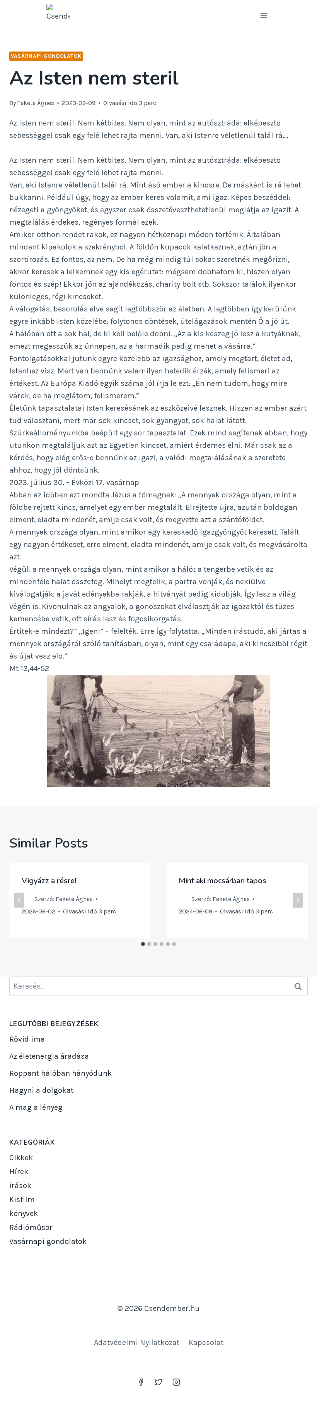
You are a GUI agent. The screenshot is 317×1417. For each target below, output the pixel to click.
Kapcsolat (206, 1342)
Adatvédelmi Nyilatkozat (136, 1342)
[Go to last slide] (19, 900)
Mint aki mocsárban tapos (222, 880)
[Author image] (26, 899)
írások (20, 1185)
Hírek (18, 1171)
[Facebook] (140, 1382)
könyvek (23, 1213)
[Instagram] (176, 1382)
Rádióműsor (31, 1227)
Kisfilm (22, 1199)
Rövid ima (27, 1039)
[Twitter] (158, 1382)
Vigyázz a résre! (49, 880)
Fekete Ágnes (35, 103)
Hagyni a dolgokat (41, 1090)
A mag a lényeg (36, 1107)
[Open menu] (263, 15)
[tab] (143, 944)
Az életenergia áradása (49, 1056)
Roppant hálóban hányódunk (60, 1073)
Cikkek (21, 1157)
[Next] (298, 900)
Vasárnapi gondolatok (46, 56)
